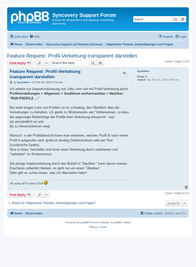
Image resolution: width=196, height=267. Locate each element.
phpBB (84, 222)
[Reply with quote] (124, 73)
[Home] (30, 16)
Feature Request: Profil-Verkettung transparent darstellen (72, 56)
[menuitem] (34, 37)
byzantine (143, 71)
